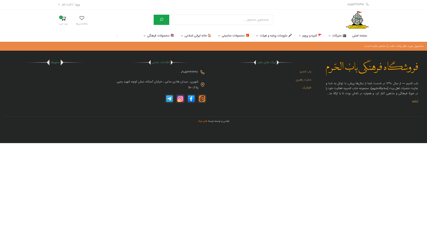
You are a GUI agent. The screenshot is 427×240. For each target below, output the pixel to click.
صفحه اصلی (359, 35)
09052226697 (355, 4)
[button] (82, 20)
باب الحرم (305, 71)
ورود (77, 4)
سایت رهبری (303, 79)
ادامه (415, 101)
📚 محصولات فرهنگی (160, 35)
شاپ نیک (202, 121)
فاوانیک (306, 87)
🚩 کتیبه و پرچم (312, 35)
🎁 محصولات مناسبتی (235, 35)
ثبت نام (66, 4)
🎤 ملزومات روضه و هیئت (276, 35)
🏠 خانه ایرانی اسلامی (198, 35)
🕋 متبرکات (339, 35)
